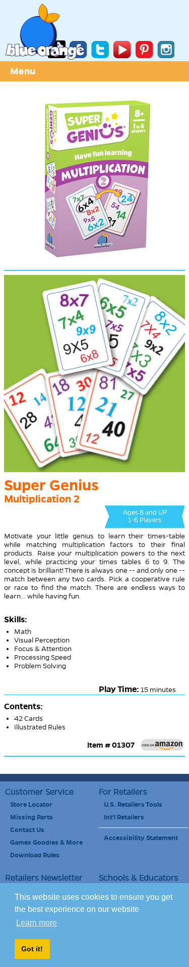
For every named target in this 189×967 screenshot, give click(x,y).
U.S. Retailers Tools (133, 805)
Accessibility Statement (141, 838)
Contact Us (27, 830)
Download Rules (34, 855)
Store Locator (31, 805)
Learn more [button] (36, 922)
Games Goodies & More (46, 843)
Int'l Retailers (124, 817)
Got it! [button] (32, 949)
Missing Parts (31, 817)
